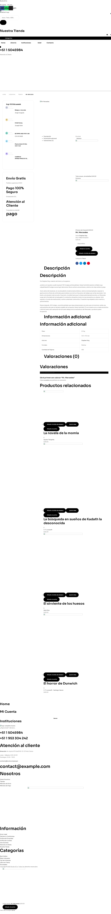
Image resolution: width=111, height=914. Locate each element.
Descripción (47, 136)
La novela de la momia (61, 433)
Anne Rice (47, 610)
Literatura (12, 94)
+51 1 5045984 (11, 50)
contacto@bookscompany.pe (9, 761)
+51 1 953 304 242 (14, 738)
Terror (20, 94)
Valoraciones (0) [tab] (61, 356)
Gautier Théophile (49, 439)
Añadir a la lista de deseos (87, 253)
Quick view (72, 424)
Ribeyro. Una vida (20, 110)
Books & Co (3, 1)
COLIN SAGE (19, 136)
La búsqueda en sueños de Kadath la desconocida (73, 521)
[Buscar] (3, 22)
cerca (13, 910)
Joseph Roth (19, 125)
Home (4, 94)
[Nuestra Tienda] (0, 28)
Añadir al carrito (85, 249)
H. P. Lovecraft (48, 530)
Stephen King (83, 235)
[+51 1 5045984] (0, 47)
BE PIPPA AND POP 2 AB (22, 133)
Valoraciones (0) (49, 140)
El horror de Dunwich (60, 683)
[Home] (0, 701)
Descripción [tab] (57, 268)
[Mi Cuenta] (0, 708)
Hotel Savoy (18, 123)
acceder (46, 380)
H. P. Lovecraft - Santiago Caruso (53, 690)
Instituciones (11, 721)
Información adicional (50, 138)
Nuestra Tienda (12, 31)
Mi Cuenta (8, 712)
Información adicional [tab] (67, 316)
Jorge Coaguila (19, 113)
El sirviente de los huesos (64, 604)
